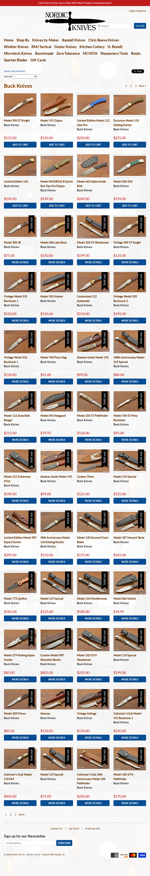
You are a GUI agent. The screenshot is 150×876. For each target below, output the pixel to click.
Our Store (73, 828)
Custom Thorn (85, 476)
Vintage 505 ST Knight (127, 242)
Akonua (45, 713)
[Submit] (99, 26)
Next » (142, 85)
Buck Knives (18, 71)
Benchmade (44, 53)
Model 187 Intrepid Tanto (128, 537)
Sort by (8, 76)
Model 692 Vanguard (53, 415)
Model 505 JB (12, 242)
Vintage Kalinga (86, 713)
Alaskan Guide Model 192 (93, 357)
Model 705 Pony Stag (53, 357)
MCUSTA (90, 53)
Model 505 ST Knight (17, 120)
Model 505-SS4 (122, 181)
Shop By (22, 40)
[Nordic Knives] (75, 21)
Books (136, 53)
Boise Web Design (52, 854)
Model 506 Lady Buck (53, 242)
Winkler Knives (16, 47)
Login (132, 10)
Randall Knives (73, 40)
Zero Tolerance (68, 53)
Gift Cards (38, 60)
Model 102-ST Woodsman (93, 242)
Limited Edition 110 (16, 181)
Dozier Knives (65, 47)
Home (8, 40)
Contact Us (56, 828)
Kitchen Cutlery (92, 47)
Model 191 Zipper (51, 120)
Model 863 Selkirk (124, 598)
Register (141, 10)
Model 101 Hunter (51, 296)
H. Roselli (115, 47)
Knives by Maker (45, 40)
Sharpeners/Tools (114, 53)
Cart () (140, 25)
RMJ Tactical (41, 47)
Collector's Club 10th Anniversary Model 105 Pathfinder (91, 779)
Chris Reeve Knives (103, 40)
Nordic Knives (18, 854)
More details (20, 262)
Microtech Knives (18, 53)
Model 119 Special (124, 476)
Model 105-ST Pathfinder (92, 415)
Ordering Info (92, 828)
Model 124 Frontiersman (92, 598)
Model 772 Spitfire (15, 598)
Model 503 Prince (15, 713)
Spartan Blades (15, 60)
